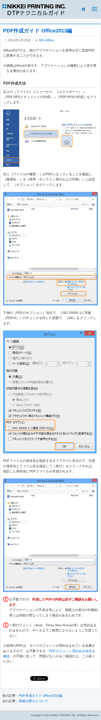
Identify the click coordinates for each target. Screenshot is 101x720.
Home (81, 9)
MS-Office (46, 40)
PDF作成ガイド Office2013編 (37, 31)
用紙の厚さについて (33, 701)
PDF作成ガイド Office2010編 (40, 695)
